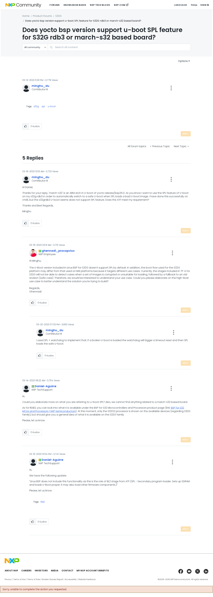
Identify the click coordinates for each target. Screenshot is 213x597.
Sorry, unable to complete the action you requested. (35, 589)
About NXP (11, 570)
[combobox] (119, 47)
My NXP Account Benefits (93, 570)
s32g (36, 106)
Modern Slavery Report (52, 579)
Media (54, 570)
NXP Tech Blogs (100, 5)
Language (180, 5)
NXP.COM (119, 5)
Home (25, 16)
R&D (43, 501)
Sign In (204, 5)
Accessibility (71, 579)
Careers (26, 570)
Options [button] (183, 61)
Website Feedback (87, 579)
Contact (67, 570)
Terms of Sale (33, 579)
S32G (58, 16)
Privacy (8, 579)
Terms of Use (19, 579)
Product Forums (42, 16)
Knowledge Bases (75, 5)
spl (43, 106)
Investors (41, 570)
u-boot (52, 106)
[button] (171, 88)
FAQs (194, 5)
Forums (55, 5)
